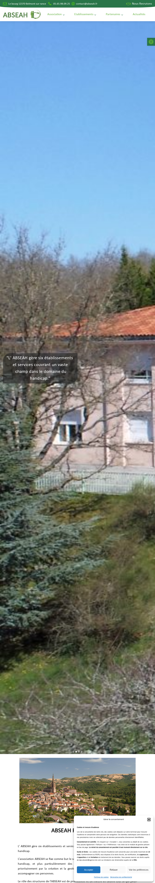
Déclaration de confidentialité (121, 877)
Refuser (114, 869)
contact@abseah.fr (86, 3)
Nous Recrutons (142, 3)
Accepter (88, 869)
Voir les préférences (138, 869)
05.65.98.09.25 (61, 3)
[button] (151, 42)
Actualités (139, 14)
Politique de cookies (101, 877)
